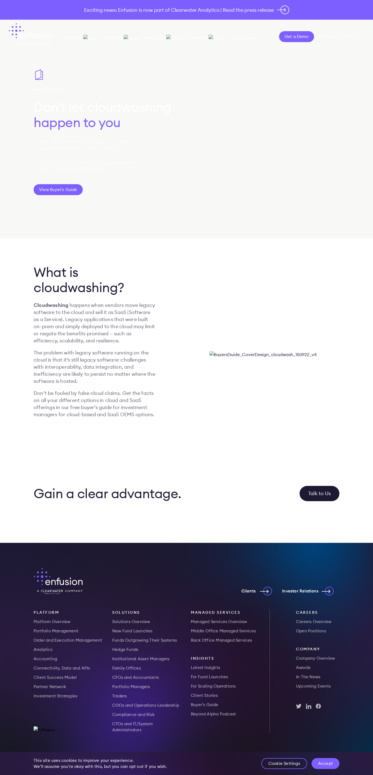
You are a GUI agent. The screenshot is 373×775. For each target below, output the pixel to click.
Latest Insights (205, 667)
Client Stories (243, 37)
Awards (303, 667)
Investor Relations (300, 591)
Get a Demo (297, 36)
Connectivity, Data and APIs (62, 668)
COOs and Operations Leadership (145, 705)
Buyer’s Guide (204, 704)
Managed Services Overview (219, 621)
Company (197, 37)
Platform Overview (52, 621)
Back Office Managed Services (221, 640)
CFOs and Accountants (135, 677)
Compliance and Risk (133, 714)
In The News (308, 676)
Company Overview (315, 658)
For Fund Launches (209, 676)
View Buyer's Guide (58, 189)
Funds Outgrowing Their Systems (144, 640)
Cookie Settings (284, 763)
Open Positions (311, 630)
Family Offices (126, 668)
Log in (352, 36)
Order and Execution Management (68, 640)
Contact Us (329, 36)
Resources (154, 37)
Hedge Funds (125, 649)
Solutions (113, 37)
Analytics (43, 649)
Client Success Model (55, 677)
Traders (119, 695)
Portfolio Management (56, 630)
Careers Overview (313, 621)
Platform (73, 37)
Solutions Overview (131, 621)
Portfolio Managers (131, 686)
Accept (325, 763)
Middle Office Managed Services (223, 630)
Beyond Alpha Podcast (213, 714)
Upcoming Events (313, 686)
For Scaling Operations (213, 686)
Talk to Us (319, 493)
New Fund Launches (132, 630)
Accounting (45, 658)
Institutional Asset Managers (141, 658)
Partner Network (50, 686)
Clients (248, 591)
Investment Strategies (55, 695)
